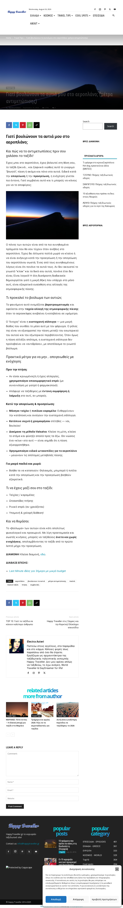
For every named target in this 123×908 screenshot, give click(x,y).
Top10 (62, 852)
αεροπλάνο (19, 581)
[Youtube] (114, 9)
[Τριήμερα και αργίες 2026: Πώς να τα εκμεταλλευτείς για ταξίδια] (42, 709)
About (33, 23)
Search (86, 121)
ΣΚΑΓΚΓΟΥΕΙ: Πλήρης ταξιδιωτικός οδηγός (99, 186)
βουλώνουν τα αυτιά (36, 581)
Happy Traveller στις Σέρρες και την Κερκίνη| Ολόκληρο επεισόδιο (63, 624)
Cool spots (81, 15)
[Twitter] (110, 9)
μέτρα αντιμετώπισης (57, 581)
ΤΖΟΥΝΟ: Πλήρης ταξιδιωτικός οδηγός (98, 176)
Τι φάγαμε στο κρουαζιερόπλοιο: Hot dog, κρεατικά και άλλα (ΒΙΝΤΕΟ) (99, 165)
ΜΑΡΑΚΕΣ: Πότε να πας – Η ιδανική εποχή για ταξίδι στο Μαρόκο (16, 723)
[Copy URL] (37, 125)
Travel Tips (64, 15)
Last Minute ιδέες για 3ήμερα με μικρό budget (37, 570)
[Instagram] (100, 9)
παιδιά (72, 581)
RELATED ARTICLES (42, 691)
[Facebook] (95, 9)
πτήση (24, 585)
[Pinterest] (105, 9)
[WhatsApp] (30, 125)
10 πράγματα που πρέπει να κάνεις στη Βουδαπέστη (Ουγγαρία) (68, 844)
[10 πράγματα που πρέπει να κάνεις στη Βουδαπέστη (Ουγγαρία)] (50, 843)
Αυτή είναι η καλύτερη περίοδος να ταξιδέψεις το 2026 (67, 723)
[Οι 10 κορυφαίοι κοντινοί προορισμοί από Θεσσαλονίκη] (50, 862)
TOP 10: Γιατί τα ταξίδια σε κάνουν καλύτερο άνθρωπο (19, 623)
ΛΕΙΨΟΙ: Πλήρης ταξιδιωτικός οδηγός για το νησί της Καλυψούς (99, 204)
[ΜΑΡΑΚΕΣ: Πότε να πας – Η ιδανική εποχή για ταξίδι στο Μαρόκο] (17, 709)
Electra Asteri (15, 108)
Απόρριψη (78, 899)
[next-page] (13, 735)
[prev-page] (8, 735)
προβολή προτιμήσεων (104, 899)
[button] (117, 869)
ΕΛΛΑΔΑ (34, 15)
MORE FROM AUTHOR (42, 696)
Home (8, 38)
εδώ (42, 554)
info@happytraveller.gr (28, 843)
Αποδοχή (56, 899)
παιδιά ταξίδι (12, 585)
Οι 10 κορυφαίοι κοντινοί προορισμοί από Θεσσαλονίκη (67, 862)
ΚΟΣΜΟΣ (48, 15)
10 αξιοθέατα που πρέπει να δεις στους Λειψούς (98, 195)
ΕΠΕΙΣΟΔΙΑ (98, 15)
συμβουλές (34, 585)
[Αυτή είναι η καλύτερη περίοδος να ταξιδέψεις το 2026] (68, 709)
